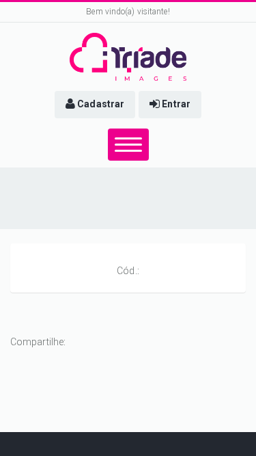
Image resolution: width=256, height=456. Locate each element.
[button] (95, 104)
